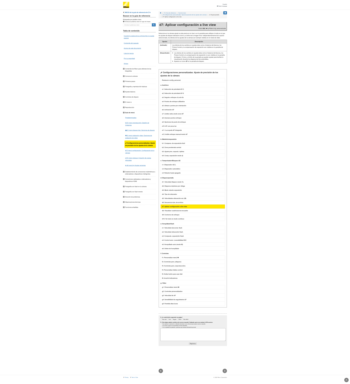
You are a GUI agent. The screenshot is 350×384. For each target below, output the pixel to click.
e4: (174, 240)
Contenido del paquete (131, 43)
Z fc (170, 13)
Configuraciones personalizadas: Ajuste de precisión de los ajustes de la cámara (140, 144)
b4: (172, 156)
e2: (172, 232)
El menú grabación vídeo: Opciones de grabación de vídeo (138, 136)
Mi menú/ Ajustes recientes (135, 165)
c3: (171, 173)
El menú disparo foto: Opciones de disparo (140, 130)
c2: (171, 169)
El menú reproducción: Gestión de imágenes (137, 124)
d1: (173, 182)
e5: (172, 244)
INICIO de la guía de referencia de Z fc (138, 12)
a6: (168, 110)
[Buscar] (154, 24)
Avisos (126, 63)
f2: (171, 262)
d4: (169, 194)
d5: (174, 198)
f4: (172, 270)
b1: (173, 143)
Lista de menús (129, 53)
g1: (170, 287)
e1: (172, 228)
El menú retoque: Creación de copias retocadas (138, 159)
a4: (173, 101)
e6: (170, 248)
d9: (170, 215)
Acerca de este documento (132, 48)
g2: (172, 291)
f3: (173, 266)
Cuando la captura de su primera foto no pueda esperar (139, 37)
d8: (175, 211)
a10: (169, 126)
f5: (172, 274)
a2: (173, 93)
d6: (172, 202)
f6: (169, 278)
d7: (174, 206)
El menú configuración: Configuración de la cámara (139, 151)
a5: (174, 105)
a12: (175, 134)
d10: (173, 219)
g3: (169, 295)
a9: (174, 122)
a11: (172, 130)
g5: (170, 304)
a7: (173, 114)
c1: (169, 165)
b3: (173, 151)
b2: (171, 147)
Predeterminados (130, 118)
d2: (173, 186)
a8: (171, 118)
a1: (173, 89)
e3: (173, 236)
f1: (170, 257)
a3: (173, 97)
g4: (174, 299)
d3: (172, 190)
